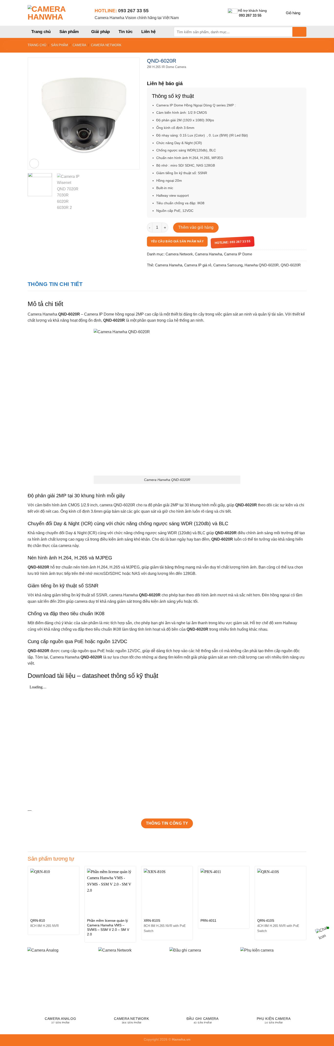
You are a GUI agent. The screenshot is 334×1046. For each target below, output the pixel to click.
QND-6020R (291, 265)
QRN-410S (265, 920)
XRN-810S (152, 920)
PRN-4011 (208, 920)
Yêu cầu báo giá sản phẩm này (177, 241)
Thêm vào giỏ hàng (196, 227)
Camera (79, 45)
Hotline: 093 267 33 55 (233, 242)
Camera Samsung (228, 265)
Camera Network (106, 45)
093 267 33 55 (133, 10)
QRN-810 (37, 920)
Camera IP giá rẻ (197, 265)
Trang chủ (41, 31)
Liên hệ (148, 31)
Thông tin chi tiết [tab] (55, 284)
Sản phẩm (69, 31)
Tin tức (126, 31)
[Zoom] (34, 163)
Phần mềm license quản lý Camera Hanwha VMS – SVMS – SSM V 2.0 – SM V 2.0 (108, 927)
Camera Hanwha (208, 254)
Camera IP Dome (238, 254)
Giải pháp (100, 31)
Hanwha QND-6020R (262, 265)
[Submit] (299, 32)
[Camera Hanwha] (57, 13)
